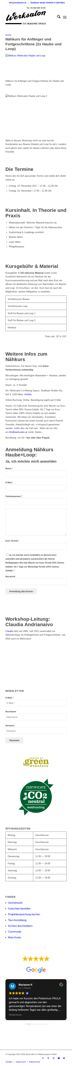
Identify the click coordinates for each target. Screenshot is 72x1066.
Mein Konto (14, 937)
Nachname (10, 711)
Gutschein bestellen (19, 908)
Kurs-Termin (12, 541)
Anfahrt (28, 394)
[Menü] (65, 17)
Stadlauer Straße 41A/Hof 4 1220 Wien (47, 3)
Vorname (9, 725)
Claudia (9, 631)
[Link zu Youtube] (58, 1058)
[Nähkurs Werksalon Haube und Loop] (36, 55)
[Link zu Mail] (64, 1058)
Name (9, 468)
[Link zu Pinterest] (48, 1058)
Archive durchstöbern (20, 925)
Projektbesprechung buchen (24, 914)
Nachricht (10, 576)
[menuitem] (17, 3)
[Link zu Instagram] (53, 1058)
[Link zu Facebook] (43, 1058)
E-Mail (9, 482)
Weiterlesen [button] (15, 1014)
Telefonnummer (13, 496)
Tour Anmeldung (17, 920)
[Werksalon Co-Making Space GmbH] (29, 17)
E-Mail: (9, 698)
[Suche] (57, 17)
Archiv (8, 35)
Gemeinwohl (15, 902)
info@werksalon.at (17, 3)
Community (14, 931)
